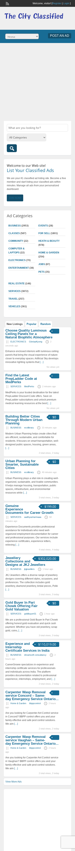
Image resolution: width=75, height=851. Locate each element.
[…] (41, 362)
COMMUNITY (15, 241)
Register (56, 3)
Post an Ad (59, 35)
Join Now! (15, 198)
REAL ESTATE (16, 283)
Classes (14, 233)
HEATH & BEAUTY (49, 241)
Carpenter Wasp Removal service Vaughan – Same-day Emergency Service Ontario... (32, 740)
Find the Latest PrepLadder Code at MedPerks (21, 378)
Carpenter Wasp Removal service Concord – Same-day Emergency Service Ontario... (32, 695)
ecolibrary (29, 427)
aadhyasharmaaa (32, 517)
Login (66, 3)
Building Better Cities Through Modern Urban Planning (23, 420)
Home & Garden (48, 252)
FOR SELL (44, 233)
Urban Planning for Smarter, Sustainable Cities (22, 464)
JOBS (41, 264)
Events (43, 225)
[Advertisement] (37, 81)
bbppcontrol (35, 703)
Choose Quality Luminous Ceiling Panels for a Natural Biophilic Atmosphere (28, 334)
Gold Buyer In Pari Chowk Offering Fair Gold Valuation (21, 606)
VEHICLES (14, 306)
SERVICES (14, 291)
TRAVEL (13, 298)
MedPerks (29, 386)
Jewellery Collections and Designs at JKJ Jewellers (25, 561)
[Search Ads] (12, 148)
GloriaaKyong (35, 341)
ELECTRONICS (17, 260)
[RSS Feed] (7, 3)
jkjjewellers (29, 569)
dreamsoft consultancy (35, 655)
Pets (41, 271)
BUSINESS (14, 225)
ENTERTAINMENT (18, 267)
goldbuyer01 (30, 613)
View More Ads (13, 781)
